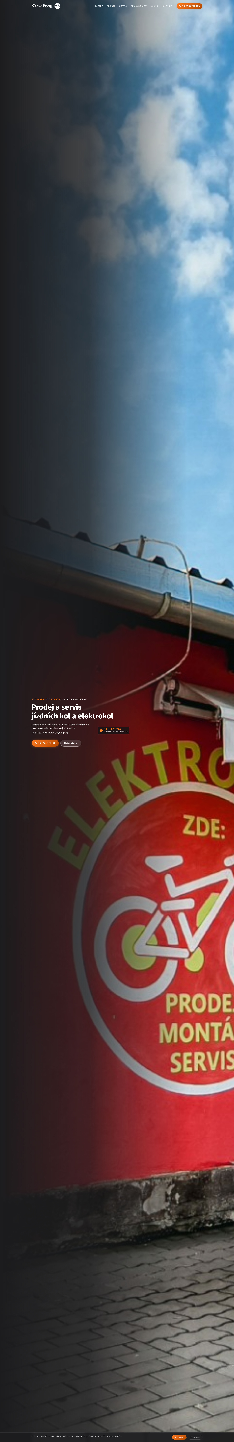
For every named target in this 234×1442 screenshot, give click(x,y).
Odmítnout (195, 1437)
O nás (154, 6)
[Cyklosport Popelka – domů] (46, 6)
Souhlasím (179, 1437)
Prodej (111, 6)
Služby (99, 6)
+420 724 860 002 (191, 6)
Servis (123, 6)
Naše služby (69, 743)
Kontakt (167, 6)
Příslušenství (139, 6)
